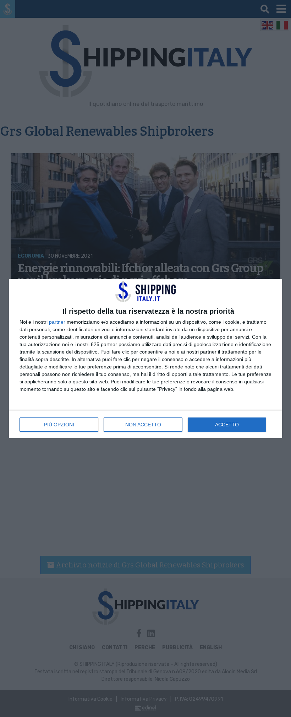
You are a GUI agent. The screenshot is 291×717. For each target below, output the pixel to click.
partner (57, 321)
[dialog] (145, 358)
